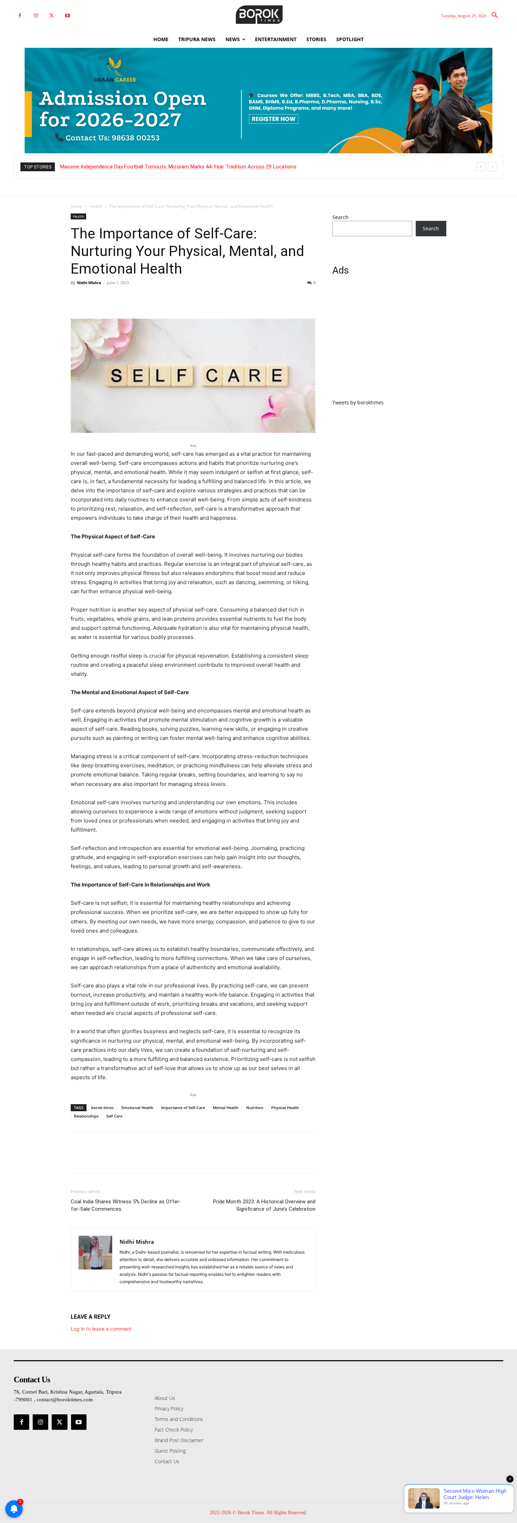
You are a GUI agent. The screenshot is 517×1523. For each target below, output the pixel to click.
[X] (51, 15)
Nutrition (254, 1107)
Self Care (114, 1116)
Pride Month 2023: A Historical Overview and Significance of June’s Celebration (264, 1205)
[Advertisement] (389, 341)
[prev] (481, 166)
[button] (494, 15)
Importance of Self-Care (183, 1107)
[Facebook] (20, 15)
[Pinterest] (110, 299)
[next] (492, 166)
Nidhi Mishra (89, 282)
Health (95, 206)
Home (77, 206)
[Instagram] (36, 15)
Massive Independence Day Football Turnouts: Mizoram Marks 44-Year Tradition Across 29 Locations (178, 167)
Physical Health (285, 1107)
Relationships (86, 1116)
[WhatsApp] (126, 299)
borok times (102, 1107)
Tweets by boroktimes (358, 402)
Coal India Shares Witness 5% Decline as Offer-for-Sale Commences (126, 1205)
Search (340, 217)
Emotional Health (137, 1107)
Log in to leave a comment (101, 1329)
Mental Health (225, 1107)
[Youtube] (67, 15)
